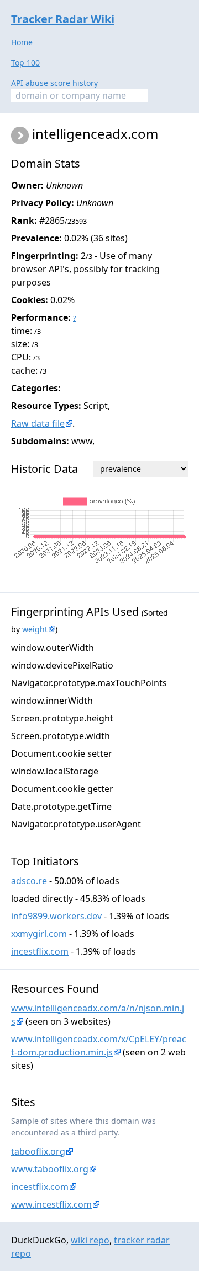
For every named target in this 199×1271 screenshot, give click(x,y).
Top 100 (25, 62)
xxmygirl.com (39, 934)
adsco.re (29, 881)
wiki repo (90, 1240)
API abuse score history (54, 83)
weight (35, 629)
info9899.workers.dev (56, 916)
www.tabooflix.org (49, 1169)
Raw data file (38, 423)
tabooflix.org (38, 1151)
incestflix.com (40, 951)
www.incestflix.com (51, 1204)
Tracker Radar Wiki (62, 19)
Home (22, 42)
